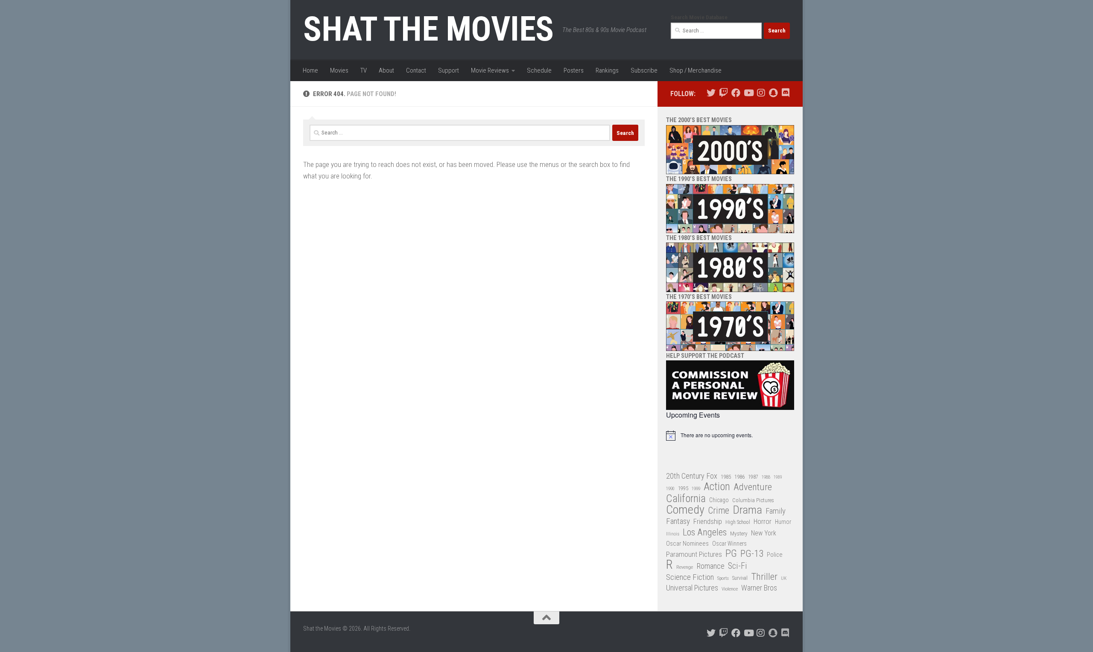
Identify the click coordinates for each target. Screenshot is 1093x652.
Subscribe (644, 70)
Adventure (753, 487)
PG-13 (751, 554)
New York (763, 533)
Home (310, 70)
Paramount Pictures (694, 554)
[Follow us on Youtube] (748, 92)
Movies (339, 70)
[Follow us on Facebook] (735, 92)
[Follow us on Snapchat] (773, 92)
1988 (766, 477)
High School (737, 522)
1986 (739, 477)
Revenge (684, 567)
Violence (730, 589)
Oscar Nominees (687, 543)
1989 (778, 477)
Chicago (719, 500)
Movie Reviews (490, 70)
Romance (710, 565)
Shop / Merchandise (695, 70)
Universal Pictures (692, 587)
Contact (416, 70)
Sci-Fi (737, 566)
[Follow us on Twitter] (711, 92)
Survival (740, 578)
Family (776, 511)
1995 (683, 488)
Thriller (764, 577)
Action (717, 487)
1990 (670, 488)
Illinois (672, 534)
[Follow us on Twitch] (723, 92)
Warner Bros (759, 588)
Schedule (539, 70)
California (686, 499)
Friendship (707, 522)
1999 (696, 488)
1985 (726, 477)
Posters (574, 70)
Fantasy (678, 521)
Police (775, 554)
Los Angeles (705, 532)
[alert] (730, 435)
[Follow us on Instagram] (760, 92)
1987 (753, 477)
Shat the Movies (428, 29)
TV (363, 70)
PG (731, 553)
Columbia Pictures (753, 500)
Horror (763, 522)
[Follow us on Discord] (785, 92)
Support (448, 70)
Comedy (685, 510)
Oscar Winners (729, 543)
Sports (723, 578)
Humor (783, 521)
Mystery (739, 533)
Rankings (607, 70)
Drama (747, 510)
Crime (718, 511)
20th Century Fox (691, 475)
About (386, 70)
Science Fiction (690, 577)
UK (783, 578)
